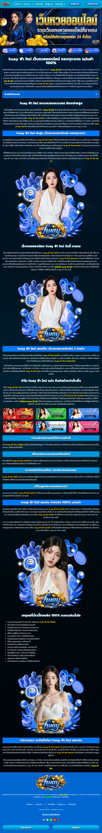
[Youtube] (54, 819)
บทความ (27, 4)
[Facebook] (43, 819)
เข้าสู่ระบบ (49, 4)
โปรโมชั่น (39, 4)
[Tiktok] (58, 819)
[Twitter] (47, 819)
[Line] (51, 819)
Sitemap (59, 4)
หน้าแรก (18, 4)
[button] (96, 94)
